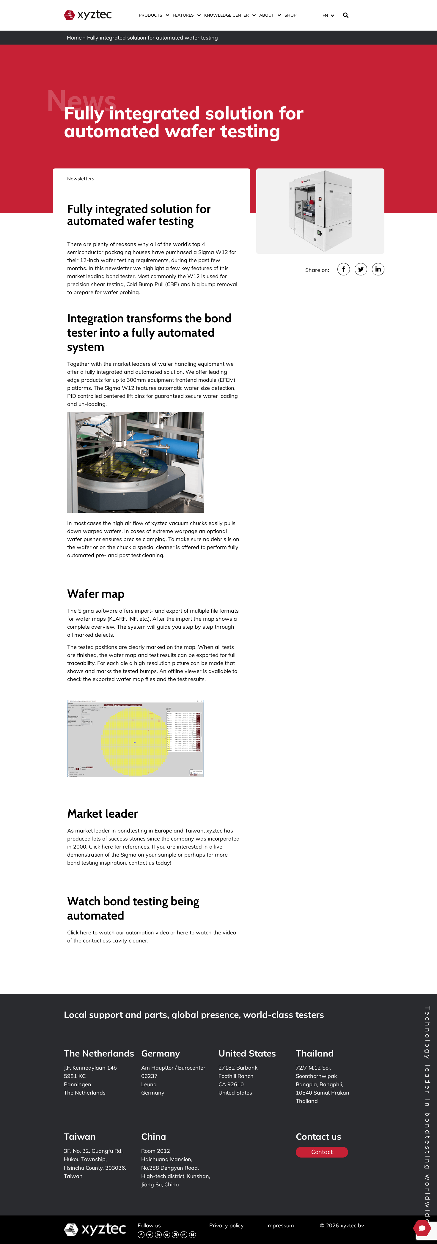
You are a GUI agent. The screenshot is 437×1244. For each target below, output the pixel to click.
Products (150, 15)
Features (183, 15)
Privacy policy (226, 1225)
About (266, 15)
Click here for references (119, 846)
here (182, 932)
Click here (79, 932)
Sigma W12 (213, 252)
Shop (290, 15)
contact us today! (150, 862)
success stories (127, 838)
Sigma (128, 854)
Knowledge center (226, 15)
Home (74, 37)
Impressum (280, 1225)
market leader (92, 830)
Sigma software (98, 610)
